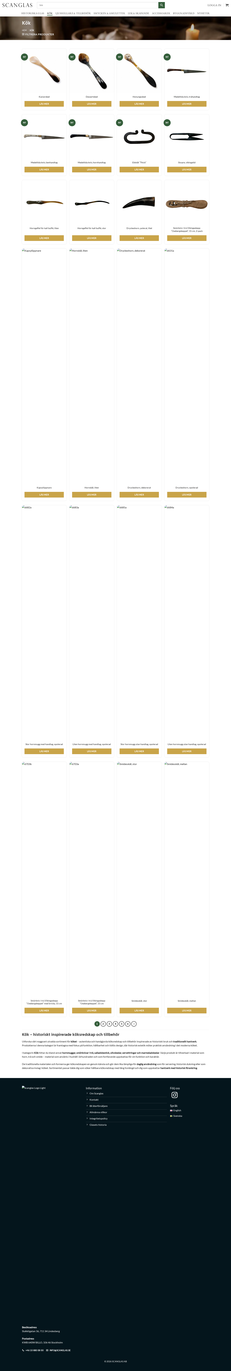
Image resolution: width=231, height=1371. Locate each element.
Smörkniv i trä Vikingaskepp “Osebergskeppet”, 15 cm (91, 1002)
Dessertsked (92, 96)
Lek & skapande (138, 13)
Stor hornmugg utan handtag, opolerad (139, 744)
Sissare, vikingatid (186, 162)
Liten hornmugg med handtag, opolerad (92, 744)
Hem (24, 30)
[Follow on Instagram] (175, 1095)
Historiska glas (32, 13)
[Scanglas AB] (17, 5)
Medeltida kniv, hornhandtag (92, 162)
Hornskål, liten (92, 487)
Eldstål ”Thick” (139, 162)
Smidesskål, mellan (187, 1000)
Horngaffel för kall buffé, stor (91, 228)
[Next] (134, 1024)
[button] (227, 5)
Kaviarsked (44, 96)
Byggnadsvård (183, 13)
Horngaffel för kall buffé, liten (44, 228)
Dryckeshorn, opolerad (187, 487)
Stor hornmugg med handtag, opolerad (44, 744)
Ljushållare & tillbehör (73, 13)
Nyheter (203, 13)
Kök (50, 13)
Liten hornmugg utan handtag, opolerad (187, 744)
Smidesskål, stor (139, 1000)
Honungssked (139, 96)
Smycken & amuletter (109, 13)
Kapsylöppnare (44, 487)
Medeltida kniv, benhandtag (44, 162)
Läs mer (44, 103)
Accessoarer (161, 13)
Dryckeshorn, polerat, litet (139, 228)
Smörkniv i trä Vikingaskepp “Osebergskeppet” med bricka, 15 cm (44, 1002)
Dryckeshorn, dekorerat (139, 487)
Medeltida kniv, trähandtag (187, 96)
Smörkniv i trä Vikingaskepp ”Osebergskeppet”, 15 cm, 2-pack (187, 229)
